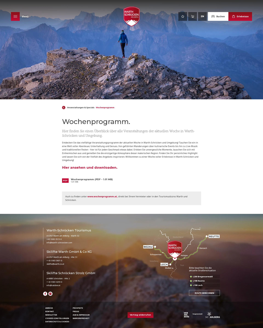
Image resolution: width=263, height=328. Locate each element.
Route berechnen (204, 293)
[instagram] (50, 294)
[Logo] (131, 16)
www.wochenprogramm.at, (102, 196)
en (202, 16)
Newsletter (51, 315)
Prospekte (78, 308)
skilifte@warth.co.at (55, 264)
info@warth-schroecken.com (59, 242)
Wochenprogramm (105, 107)
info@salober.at (53, 285)
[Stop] (5, 94)
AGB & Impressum (81, 315)
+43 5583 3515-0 (54, 239)
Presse (76, 311)
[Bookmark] (182, 16)
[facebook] (45, 294)
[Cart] (192, 16)
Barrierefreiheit (81, 318)
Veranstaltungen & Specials (80, 107)
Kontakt (49, 311)
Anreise (49, 308)
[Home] (63, 107)
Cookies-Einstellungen (57, 318)
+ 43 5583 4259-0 (54, 282)
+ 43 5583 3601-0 (54, 260)
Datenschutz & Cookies (57, 321)
